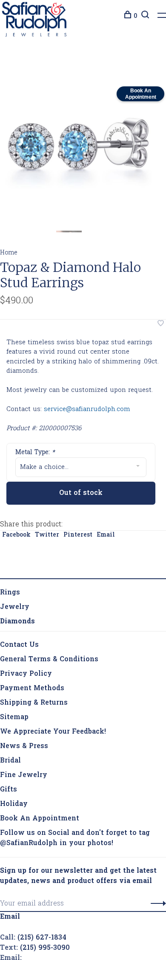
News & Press (24, 748)
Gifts (8, 791)
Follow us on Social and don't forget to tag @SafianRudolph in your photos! (75, 840)
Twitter (47, 536)
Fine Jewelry (23, 777)
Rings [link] (10, 594)
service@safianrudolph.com (87, 411)
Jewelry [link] (14, 609)
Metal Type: (35, 454)
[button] (156, 905)
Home (8, 255)
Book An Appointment (39, 820)
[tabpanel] (78, 149)
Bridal (10, 762)
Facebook (16, 536)
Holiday (14, 806)
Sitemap (14, 719)
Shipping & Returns (34, 705)
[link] (17, 623)
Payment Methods (32, 690)
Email (106, 536)
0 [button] (135, 16)
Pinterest (77, 536)
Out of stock (81, 495)
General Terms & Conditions (49, 661)
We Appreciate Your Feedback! (53, 734)
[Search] (144, 16)
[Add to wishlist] (160, 326)
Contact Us (19, 647)
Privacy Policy (26, 676)
